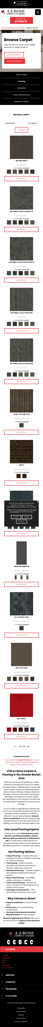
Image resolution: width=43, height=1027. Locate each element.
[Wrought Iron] (21, 577)
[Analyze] (14, 679)
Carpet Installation (29, 762)
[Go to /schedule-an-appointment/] (21, 20)
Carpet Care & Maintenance (21, 765)
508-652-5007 (22, 4)
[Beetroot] (20, 729)
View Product (21, 179)
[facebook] (8, 942)
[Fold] (20, 324)
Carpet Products (24, 760)
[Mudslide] (21, 401)
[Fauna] (26, 172)
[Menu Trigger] (38, 12)
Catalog (21, 81)
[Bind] (21, 299)
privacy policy (22, 510)
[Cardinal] (21, 705)
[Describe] (20, 679)
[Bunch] (14, 324)
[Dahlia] (14, 729)
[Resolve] (21, 654)
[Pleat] (26, 324)
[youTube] (25, 942)
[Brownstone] (21, 527)
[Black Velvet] (24, 476)
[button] (21, 949)
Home (4, 28)
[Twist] (32, 324)
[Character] (14, 222)
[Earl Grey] (27, 527)
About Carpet (20, 28)
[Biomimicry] (21, 198)
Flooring (10, 28)
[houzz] (31, 942)
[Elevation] (20, 172)
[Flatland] (32, 172)
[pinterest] (14, 942)
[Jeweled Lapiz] (21, 553)
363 (28, 747)
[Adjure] (32, 679)
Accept (16, 517)
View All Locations (22, 5)
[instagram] (20, 942)
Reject (27, 517)
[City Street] (33, 527)
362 (24, 747)
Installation (21, 88)
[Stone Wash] (32, 729)
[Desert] (14, 172)
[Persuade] (26, 679)
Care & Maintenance (21, 95)
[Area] (21, 147)
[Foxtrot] (21, 604)
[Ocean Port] (15, 527)
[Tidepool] (9, 527)
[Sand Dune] (27, 577)
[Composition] (26, 222)
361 (20, 747)
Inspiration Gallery (21, 101)
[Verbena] (26, 729)
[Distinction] (32, 222)
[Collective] (20, 222)
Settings (21, 521)
